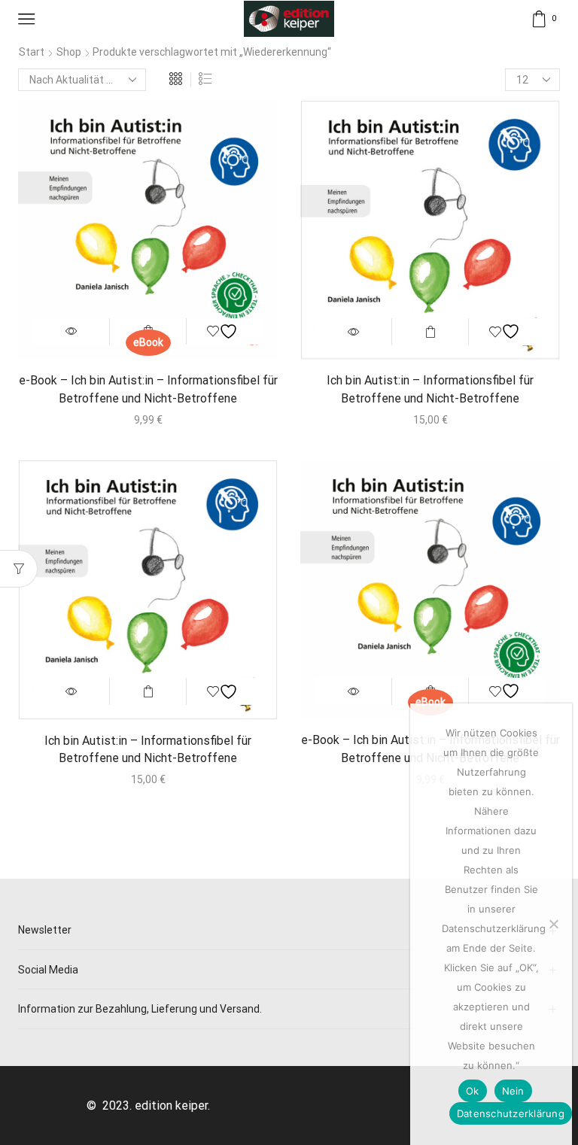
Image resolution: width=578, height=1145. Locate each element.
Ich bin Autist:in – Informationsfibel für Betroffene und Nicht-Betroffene (430, 389)
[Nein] (553, 923)
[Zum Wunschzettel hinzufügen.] (224, 331)
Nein (513, 1091)
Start (31, 52)
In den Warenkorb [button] (430, 331)
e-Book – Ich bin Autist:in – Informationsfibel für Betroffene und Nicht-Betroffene (148, 389)
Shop (68, 52)
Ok (472, 1091)
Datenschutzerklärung (510, 1113)
